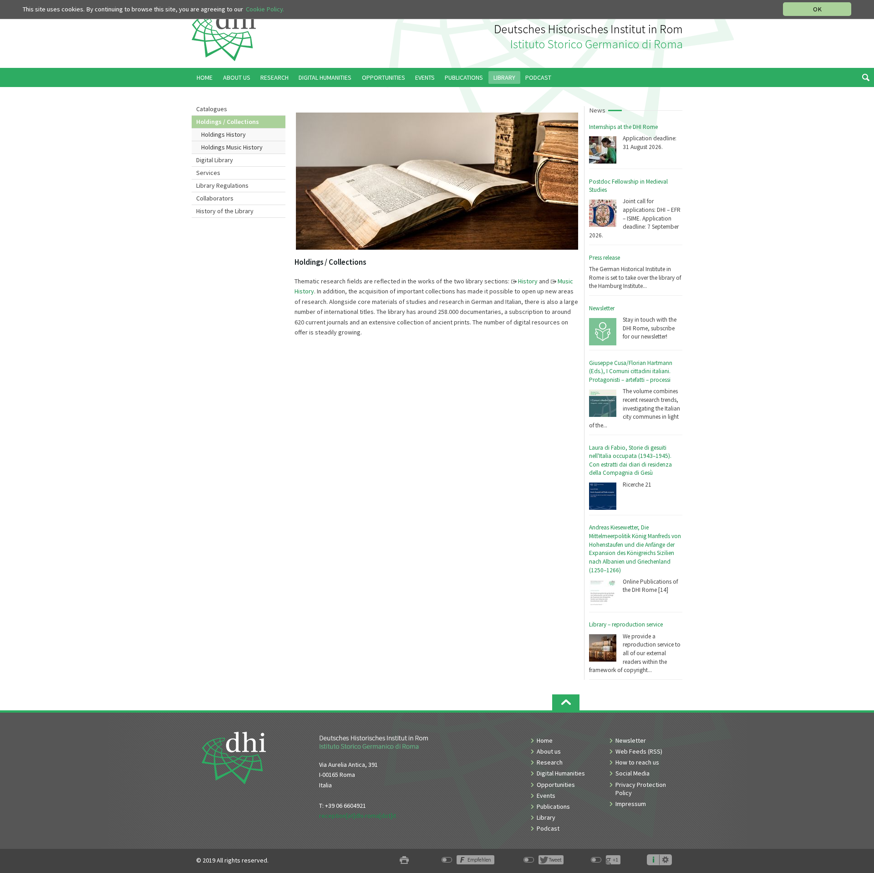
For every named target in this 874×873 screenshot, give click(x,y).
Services (208, 173)
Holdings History (223, 134)
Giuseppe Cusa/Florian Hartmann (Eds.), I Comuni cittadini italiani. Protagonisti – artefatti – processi (630, 371)
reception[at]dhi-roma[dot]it (357, 815)
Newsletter (602, 308)
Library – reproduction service (626, 624)
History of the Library (225, 211)
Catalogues (211, 109)
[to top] (565, 702)
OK (817, 9)
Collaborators (215, 198)
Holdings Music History (232, 147)
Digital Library (214, 160)
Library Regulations (222, 185)
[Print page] (404, 860)
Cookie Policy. (265, 9)
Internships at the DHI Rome (623, 127)
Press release (604, 258)
